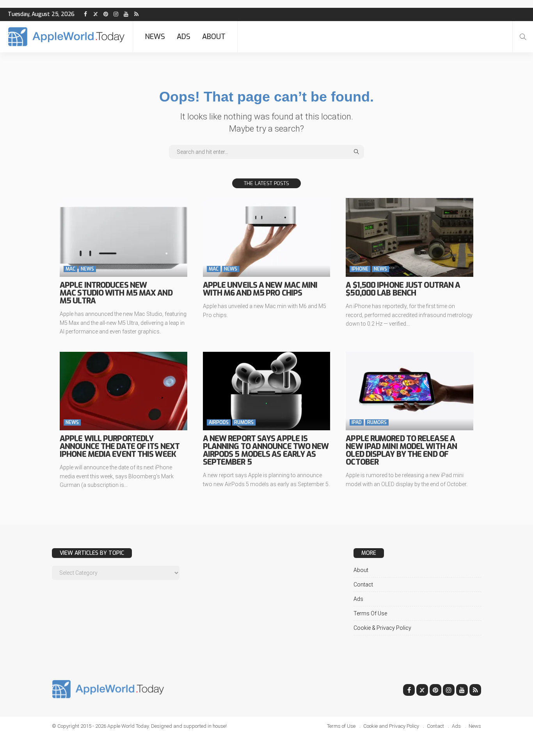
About (214, 36)
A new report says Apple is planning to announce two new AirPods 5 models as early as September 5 (266, 450)
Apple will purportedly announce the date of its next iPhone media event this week (119, 446)
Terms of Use (370, 613)
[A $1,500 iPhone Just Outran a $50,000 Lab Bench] (409, 237)
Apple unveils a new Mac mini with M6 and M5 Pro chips (260, 289)
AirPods (219, 422)
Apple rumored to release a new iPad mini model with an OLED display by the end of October (401, 450)
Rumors (244, 422)
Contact (363, 584)
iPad (357, 422)
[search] (523, 36)
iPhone (360, 269)
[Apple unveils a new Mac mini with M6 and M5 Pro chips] (266, 237)
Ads (183, 36)
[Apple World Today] (66, 37)
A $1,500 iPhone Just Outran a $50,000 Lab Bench (403, 289)
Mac (70, 269)
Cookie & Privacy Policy (382, 628)
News (155, 36)
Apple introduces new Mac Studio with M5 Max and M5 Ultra (116, 293)
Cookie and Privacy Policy (391, 726)
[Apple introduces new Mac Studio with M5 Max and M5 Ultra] (123, 237)
